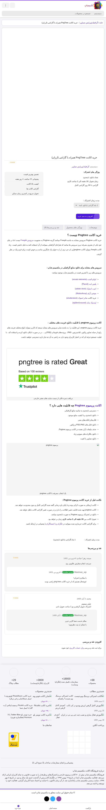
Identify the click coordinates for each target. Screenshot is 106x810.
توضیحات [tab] (93, 227)
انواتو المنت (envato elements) (84, 279)
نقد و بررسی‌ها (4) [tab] (52, 227)
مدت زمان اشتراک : (91, 200)
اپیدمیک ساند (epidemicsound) (84, 303)
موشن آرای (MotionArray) (86, 293)
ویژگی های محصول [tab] (74, 227)
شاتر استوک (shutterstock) (76, 298)
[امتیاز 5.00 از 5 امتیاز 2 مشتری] (10, 162)
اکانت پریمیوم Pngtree (87, 405)
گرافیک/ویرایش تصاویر (89, 23)
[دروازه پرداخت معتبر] (14, 739)
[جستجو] (4, 13)
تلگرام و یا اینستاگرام (54, 524)
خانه (101, 23)
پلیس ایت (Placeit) (89, 284)
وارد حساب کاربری (76, 648)
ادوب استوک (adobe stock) (85, 289)
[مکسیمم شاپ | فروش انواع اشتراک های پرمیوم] (93, 5)
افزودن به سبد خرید (85, 216)
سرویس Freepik (27, 240)
